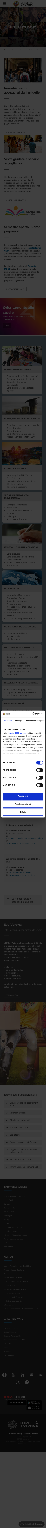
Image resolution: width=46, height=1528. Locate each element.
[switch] (39, 770)
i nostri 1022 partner (17, 733)
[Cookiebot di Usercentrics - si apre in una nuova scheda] (32, 713)
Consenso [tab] (7, 721)
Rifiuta (23, 812)
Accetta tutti (23, 796)
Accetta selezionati (23, 804)
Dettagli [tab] (18, 721)
